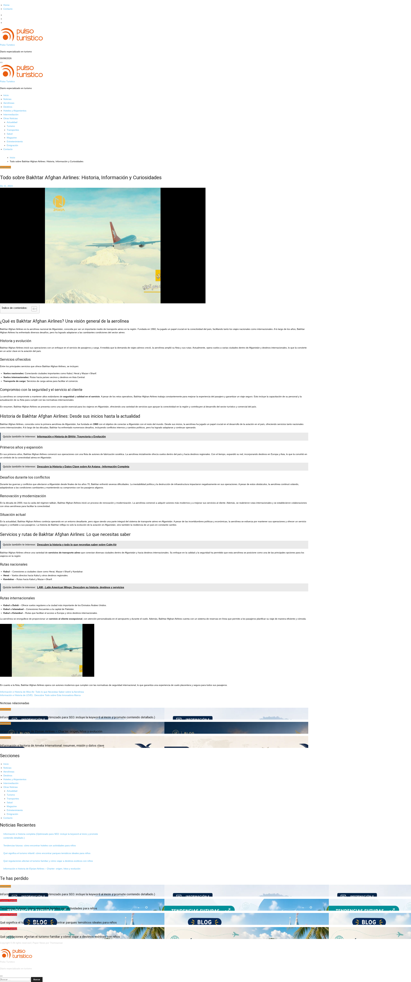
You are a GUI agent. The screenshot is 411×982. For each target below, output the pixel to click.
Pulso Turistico (7, 45)
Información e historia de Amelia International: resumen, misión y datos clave (52, 745)
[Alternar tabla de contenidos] (32, 309)
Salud (10, 133)
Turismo (11, 126)
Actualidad (12, 122)
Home (6, 5)
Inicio (6, 95)
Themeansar (56, 943)
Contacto (8, 9)
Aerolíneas (8, 103)
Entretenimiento (15, 141)
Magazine (12, 137)
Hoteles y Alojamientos (14, 110)
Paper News (39, 943)
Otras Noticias (10, 118)
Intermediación (10, 114)
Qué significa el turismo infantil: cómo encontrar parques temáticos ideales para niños (46, 853)
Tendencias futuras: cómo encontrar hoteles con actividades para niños (39, 845)
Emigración (12, 145)
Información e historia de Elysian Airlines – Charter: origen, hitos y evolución (51, 731)
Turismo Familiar (8, 900)
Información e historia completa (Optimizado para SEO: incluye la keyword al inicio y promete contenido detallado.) (77, 717)
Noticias (7, 99)
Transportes (13, 130)
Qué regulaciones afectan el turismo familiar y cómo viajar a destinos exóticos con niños (48, 861)
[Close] (1, 976)
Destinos (7, 107)
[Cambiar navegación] (1, 62)
